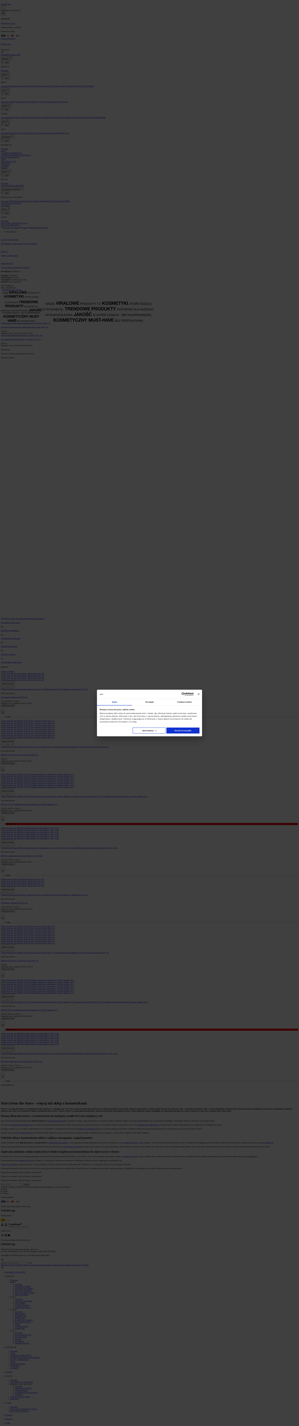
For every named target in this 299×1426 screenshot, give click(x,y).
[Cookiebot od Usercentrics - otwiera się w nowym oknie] (183, 694)
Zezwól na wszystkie (182, 731)
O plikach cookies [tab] (184, 702)
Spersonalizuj (147, 731)
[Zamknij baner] (198, 694)
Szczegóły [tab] (149, 702)
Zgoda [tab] (114, 702)
